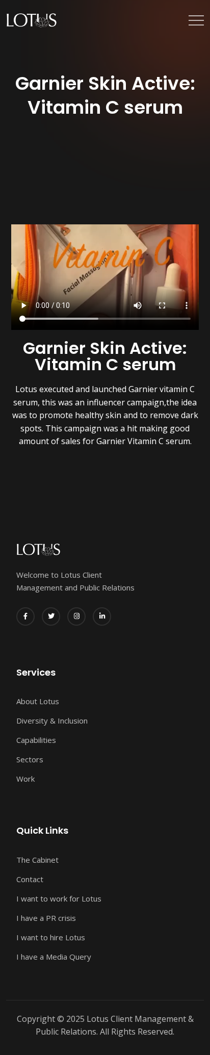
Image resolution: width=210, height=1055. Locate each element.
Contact (29, 879)
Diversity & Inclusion (52, 720)
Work (25, 779)
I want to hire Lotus (50, 937)
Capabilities (36, 740)
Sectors (29, 759)
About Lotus (37, 701)
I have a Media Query (53, 956)
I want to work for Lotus (58, 898)
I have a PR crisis (46, 918)
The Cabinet (37, 860)
